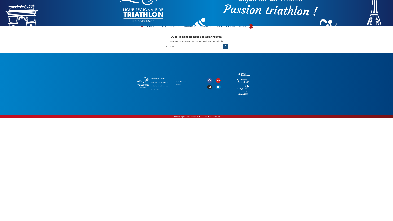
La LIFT (161, 26)
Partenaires (230, 26)
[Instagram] (209, 87)
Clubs (218, 26)
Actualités (150, 26)
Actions (173, 26)
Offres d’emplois (181, 81)
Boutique (242, 26)
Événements (204, 26)
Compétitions (188, 26)
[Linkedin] (218, 87)
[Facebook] (209, 80)
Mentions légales (179, 117)
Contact (178, 85)
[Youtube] (218, 80)
